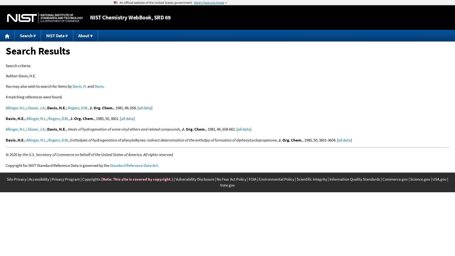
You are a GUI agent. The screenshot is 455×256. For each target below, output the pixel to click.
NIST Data (55, 35)
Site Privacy (17, 179)
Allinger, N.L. (16, 107)
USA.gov (439, 179)
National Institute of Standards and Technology (45, 17)
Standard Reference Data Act (134, 165)
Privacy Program (66, 179)
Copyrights (91, 179)
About (83, 35)
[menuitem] (7, 35)
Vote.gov (227, 185)
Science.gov (420, 179)
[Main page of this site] (7, 35)
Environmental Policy (276, 179)
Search (26, 35)
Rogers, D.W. (78, 107)
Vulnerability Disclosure (195, 179)
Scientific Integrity (312, 179)
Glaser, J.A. (37, 107)
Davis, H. (80, 86)
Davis (99, 86)
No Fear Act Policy (231, 179)
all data (145, 107)
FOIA (252, 179)
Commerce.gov (395, 179)
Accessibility (39, 179)
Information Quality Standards (354, 179)
